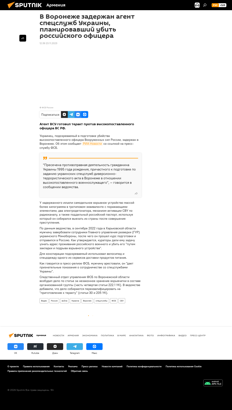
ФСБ (114, 300)
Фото (150, 335)
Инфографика (166, 335)
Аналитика (136, 335)
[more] (136, 193)
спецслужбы (102, 300)
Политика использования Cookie (184, 366)
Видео (44, 300)
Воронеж (87, 300)
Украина (75, 300)
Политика (107, 335)
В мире (121, 335)
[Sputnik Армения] (26, 9)
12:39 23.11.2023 (48, 43)
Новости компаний (112, 366)
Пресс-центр (198, 335)
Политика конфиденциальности (144, 366)
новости (58, 335)
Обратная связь (79, 371)
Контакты (59, 366)
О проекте (13, 366)
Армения (73, 335)
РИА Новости (92, 144)
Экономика (89, 335)
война (64, 300)
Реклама (72, 366)
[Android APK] (213, 383)
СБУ (122, 300)
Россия (54, 300)
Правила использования (36, 366)
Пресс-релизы (90, 366)
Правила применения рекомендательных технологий (37, 371)
